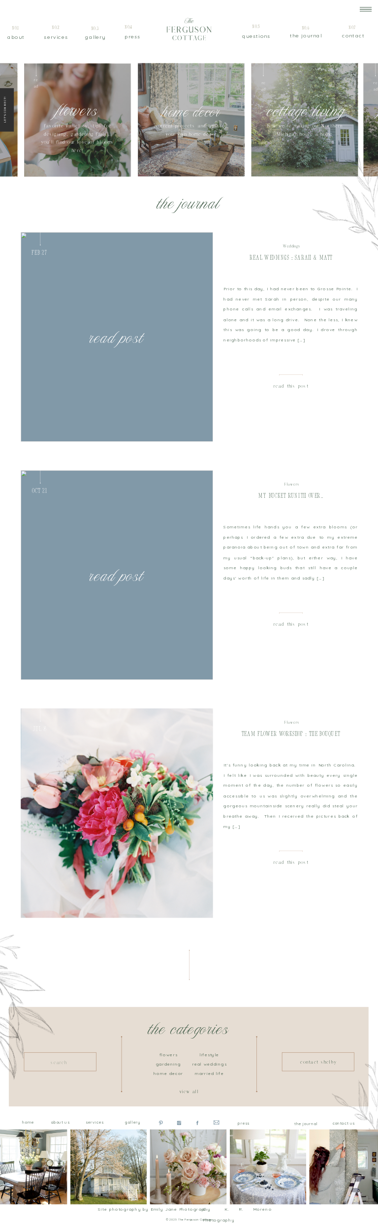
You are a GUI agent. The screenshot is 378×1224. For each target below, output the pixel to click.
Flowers (291, 485)
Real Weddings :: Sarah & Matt (291, 258)
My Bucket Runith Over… (290, 496)
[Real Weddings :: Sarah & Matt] (117, 337)
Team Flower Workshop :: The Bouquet (291, 734)
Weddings (291, 246)
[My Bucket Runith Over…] (117, 575)
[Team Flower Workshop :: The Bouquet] (117, 813)
